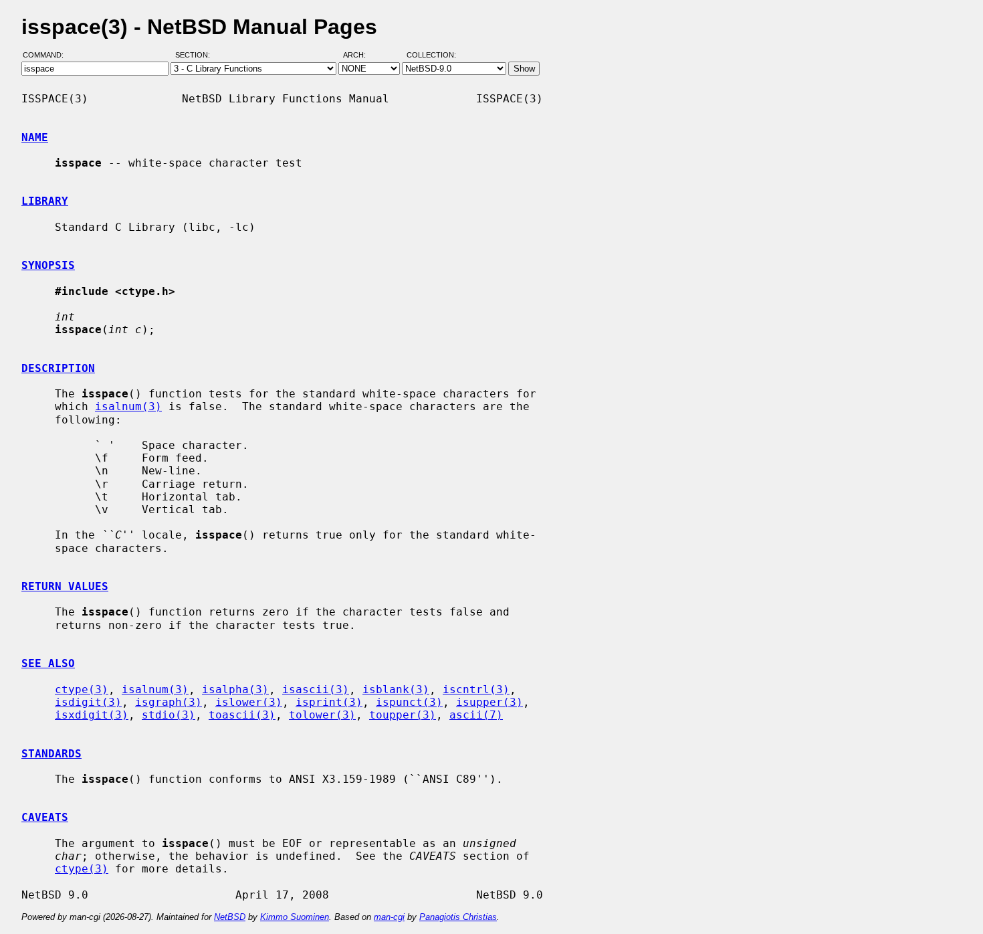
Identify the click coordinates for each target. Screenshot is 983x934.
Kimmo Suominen (294, 917)
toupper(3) (402, 715)
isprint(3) (329, 702)
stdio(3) (168, 715)
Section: (195, 56)
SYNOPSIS (48, 265)
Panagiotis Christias (458, 917)
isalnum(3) (128, 406)
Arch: (360, 56)
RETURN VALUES (64, 586)
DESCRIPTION (58, 368)
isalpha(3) (235, 689)
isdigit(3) (88, 702)
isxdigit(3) (91, 715)
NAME (34, 137)
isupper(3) (489, 702)
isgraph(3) (168, 702)
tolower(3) (322, 715)
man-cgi (389, 917)
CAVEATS (44, 817)
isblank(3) (395, 689)
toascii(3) (242, 715)
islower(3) (248, 702)
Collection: (431, 56)
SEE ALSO (48, 663)
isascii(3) (315, 689)
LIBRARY (44, 201)
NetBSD (229, 917)
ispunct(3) (409, 702)
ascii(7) (476, 715)
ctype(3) (81, 689)
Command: (47, 56)
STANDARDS (51, 753)
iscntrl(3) (476, 689)
